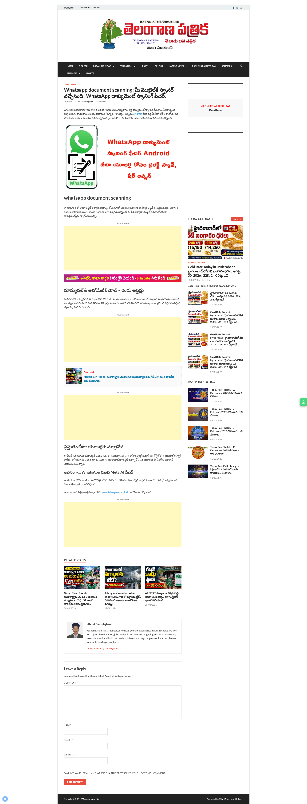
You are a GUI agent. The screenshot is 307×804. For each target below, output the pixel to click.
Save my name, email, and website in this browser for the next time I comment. (115, 773)
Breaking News (102, 66)
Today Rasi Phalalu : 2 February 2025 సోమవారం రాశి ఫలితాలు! (226, 431)
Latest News (176, 66)
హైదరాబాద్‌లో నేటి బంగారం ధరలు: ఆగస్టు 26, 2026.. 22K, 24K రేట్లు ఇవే (225, 296)
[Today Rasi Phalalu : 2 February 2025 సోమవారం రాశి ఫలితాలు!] (198, 428)
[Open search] (241, 66)
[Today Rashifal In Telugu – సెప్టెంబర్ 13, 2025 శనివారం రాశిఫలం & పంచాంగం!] (198, 466)
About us (96, 7)
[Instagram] (237, 7)
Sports (89, 73)
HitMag (239, 799)
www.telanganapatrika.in (115, 492)
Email (68, 740)
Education (125, 66)
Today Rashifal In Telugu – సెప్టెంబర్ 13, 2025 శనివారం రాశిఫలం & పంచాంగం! (224, 469)
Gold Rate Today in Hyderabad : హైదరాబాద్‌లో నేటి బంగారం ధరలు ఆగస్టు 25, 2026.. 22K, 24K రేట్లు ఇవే (226, 316)
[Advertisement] (122, 248)
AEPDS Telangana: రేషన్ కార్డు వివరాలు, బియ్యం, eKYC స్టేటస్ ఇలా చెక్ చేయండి (162, 596)
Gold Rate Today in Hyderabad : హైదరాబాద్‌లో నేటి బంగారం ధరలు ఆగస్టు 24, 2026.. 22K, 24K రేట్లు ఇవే (226, 339)
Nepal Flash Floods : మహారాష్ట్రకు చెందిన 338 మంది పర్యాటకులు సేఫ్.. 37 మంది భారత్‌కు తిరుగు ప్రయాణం (80, 598)
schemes (226, 66)
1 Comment (100, 101)
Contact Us (85, 7)
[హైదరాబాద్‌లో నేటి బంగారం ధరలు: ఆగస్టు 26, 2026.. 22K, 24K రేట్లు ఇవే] (198, 293)
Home (70, 66)
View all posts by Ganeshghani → (104, 648)
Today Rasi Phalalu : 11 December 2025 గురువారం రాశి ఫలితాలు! (224, 450)
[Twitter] (241, 7)
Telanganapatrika (91, 799)
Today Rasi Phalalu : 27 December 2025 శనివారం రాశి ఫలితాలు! (226, 393)
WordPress (224, 799)
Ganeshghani (87, 101)
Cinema (159, 66)
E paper (83, 66)
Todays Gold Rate (196, 262)
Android (138, 113)
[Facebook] (233, 7)
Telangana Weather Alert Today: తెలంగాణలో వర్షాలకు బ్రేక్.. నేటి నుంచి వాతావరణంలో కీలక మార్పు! (123, 598)
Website (69, 754)
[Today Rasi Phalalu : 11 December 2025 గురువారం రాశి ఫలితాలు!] (198, 447)
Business (72, 73)
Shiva (207, 280)
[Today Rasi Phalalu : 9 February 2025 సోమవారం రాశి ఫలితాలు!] (198, 409)
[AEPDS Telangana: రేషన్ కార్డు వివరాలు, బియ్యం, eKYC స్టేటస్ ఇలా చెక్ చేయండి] (163, 578)
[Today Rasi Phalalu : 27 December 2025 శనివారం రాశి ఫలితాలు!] (198, 389)
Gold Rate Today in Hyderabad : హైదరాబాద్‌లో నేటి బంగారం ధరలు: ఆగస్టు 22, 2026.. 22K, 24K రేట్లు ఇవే (226, 361)
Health (145, 66)
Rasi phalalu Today (204, 66)
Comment (71, 682)
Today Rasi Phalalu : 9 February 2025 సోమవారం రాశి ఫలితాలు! (226, 412)
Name (68, 725)
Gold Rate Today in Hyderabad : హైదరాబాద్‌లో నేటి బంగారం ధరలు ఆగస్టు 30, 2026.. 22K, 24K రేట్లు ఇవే (214, 271)
